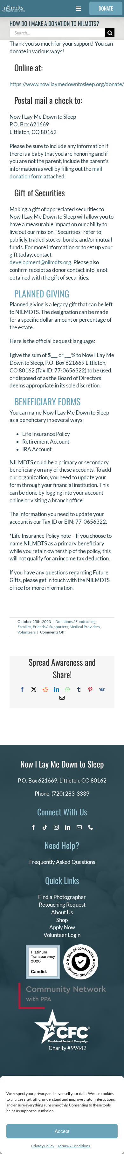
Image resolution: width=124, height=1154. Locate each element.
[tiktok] (44, 827)
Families (24, 626)
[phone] (90, 827)
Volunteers (26, 632)
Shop (62, 920)
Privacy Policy (42, 1145)
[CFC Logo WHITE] (62, 1011)
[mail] (79, 827)
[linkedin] (67, 827)
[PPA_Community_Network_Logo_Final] (62, 985)
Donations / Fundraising (75, 621)
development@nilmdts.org (40, 262)
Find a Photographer (62, 897)
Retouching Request (62, 904)
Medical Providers (85, 626)
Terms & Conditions (74, 1145)
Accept (62, 1131)
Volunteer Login (62, 935)
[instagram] (56, 827)
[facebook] (33, 827)
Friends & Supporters (50, 626)
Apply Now (62, 927)
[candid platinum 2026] (43, 947)
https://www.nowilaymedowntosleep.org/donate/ (67, 84)
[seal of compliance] (80, 947)
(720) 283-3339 (70, 793)
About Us (62, 912)
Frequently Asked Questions (62, 861)
